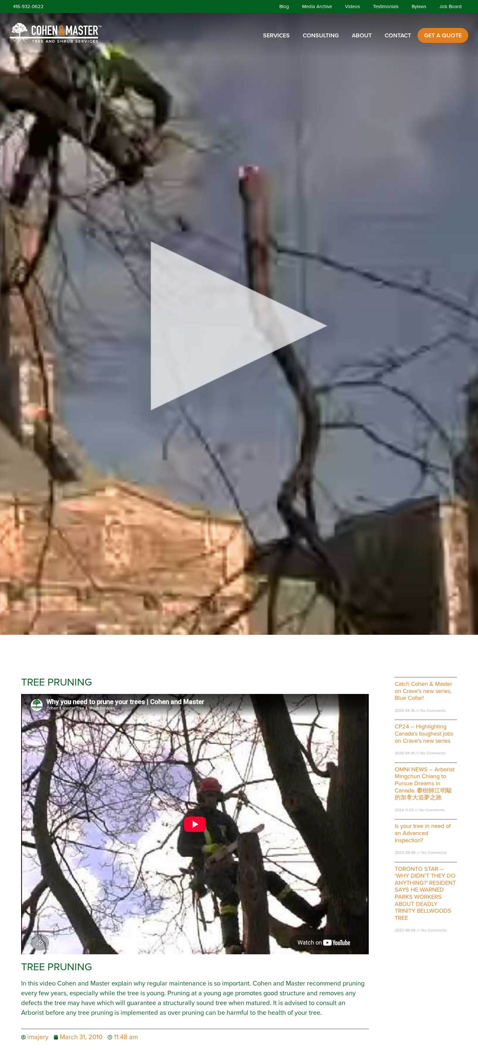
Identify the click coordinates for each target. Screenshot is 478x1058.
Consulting (321, 35)
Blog (284, 6)
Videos (352, 6)
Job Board (450, 6)
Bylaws (419, 6)
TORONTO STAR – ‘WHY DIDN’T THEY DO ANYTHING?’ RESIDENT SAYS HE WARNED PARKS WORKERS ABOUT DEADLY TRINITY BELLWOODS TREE (425, 893)
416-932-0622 (28, 6)
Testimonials (386, 6)
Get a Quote (443, 35)
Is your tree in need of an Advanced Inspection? (423, 832)
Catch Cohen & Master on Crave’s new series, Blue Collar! (423, 690)
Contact (398, 35)
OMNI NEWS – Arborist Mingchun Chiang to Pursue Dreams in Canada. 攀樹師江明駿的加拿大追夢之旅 (424, 783)
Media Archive (317, 6)
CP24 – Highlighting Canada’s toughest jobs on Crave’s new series (424, 733)
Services (276, 35)
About (362, 35)
